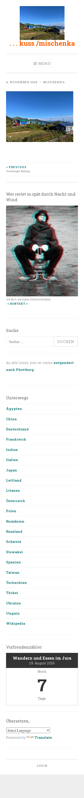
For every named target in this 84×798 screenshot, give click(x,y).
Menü (44, 63)
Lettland (14, 480)
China (11, 419)
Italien (12, 459)
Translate (43, 737)
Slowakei (14, 552)
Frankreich (16, 439)
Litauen (13, 490)
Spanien (13, 562)
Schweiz (13, 541)
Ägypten (14, 408)
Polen (11, 511)
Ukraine (13, 603)
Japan (11, 470)
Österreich (15, 500)
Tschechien (16, 582)
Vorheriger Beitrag (18, 169)
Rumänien (15, 521)
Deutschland (17, 429)
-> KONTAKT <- (17, 303)
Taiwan (12, 572)
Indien (12, 449)
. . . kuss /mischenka (42, 43)
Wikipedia (15, 623)
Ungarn (13, 613)
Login (42, 765)
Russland (14, 531)
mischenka (54, 82)
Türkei (12, 592)
